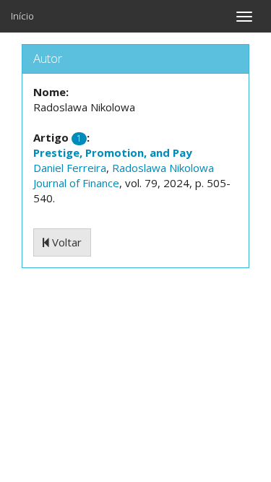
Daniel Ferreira (69, 167)
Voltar (65, 242)
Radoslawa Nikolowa (163, 167)
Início (22, 15)
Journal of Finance (76, 183)
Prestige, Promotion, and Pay (112, 152)
